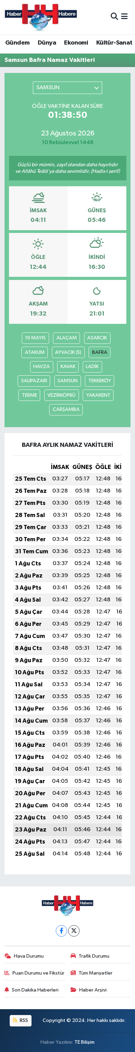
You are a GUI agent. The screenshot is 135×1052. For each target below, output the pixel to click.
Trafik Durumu (94, 956)
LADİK (92, 366)
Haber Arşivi (93, 990)
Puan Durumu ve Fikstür (38, 973)
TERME (29, 395)
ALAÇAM (66, 337)
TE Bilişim (84, 1042)
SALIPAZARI (34, 380)
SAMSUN (67, 380)
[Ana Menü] (124, 17)
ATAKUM (35, 352)
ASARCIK (97, 337)
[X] (74, 931)
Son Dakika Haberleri (35, 990)
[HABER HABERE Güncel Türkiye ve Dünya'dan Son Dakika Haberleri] (40, 17)
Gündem (17, 43)
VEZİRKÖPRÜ (61, 395)
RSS (23, 1020)
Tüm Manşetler (95, 973)
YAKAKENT (98, 395)
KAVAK (68, 366)
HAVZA (41, 366)
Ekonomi (76, 43)
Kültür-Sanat (114, 43)
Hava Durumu (29, 956)
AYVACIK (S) (68, 352)
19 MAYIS (35, 337)
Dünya (47, 43)
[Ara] (114, 17)
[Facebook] (61, 931)
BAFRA (99, 352)
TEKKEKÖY (99, 380)
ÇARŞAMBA (66, 409)
